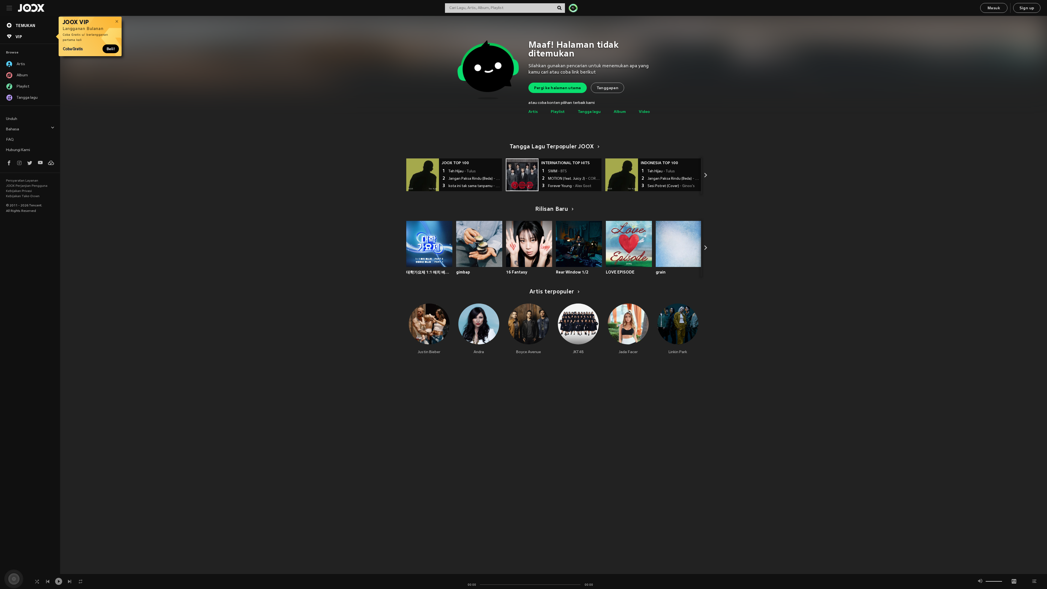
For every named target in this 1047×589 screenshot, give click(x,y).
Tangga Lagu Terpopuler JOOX (552, 147)
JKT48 (578, 352)
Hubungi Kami (18, 150)
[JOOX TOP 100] (422, 174)
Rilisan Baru (551, 209)
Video (644, 112)
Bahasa (12, 129)
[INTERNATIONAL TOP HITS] (522, 174)
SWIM (557, 171)
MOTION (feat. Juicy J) (574, 179)
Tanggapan (608, 88)
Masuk (994, 8)
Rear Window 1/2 (572, 272)
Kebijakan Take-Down (23, 196)
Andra (479, 352)
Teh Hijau (462, 171)
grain (661, 272)
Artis (533, 112)
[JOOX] (31, 8)
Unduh (11, 119)
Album (620, 112)
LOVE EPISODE (620, 272)
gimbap (463, 272)
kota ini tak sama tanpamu (475, 186)
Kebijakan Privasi (19, 191)
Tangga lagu (589, 112)
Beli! (111, 49)
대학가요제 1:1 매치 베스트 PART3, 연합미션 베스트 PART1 (429, 272)
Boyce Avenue (528, 352)
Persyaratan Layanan (22, 181)
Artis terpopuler (551, 292)
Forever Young (569, 186)
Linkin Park (678, 352)
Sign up (1026, 8)
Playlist (558, 112)
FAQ (10, 140)
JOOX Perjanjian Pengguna (26, 186)
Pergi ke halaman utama (557, 88)
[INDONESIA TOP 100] (621, 174)
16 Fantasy (516, 272)
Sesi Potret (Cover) (671, 186)
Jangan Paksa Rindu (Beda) (475, 179)
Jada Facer (628, 352)
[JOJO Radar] (573, 7)
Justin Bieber (429, 352)
